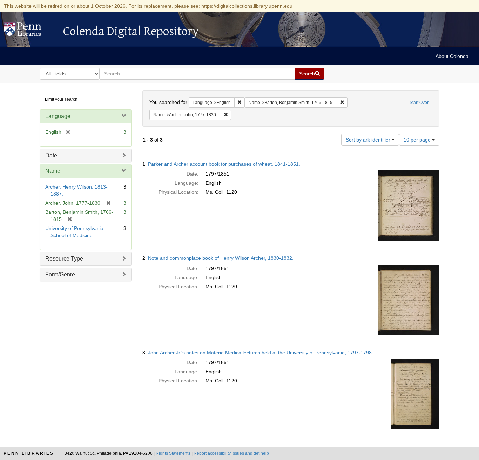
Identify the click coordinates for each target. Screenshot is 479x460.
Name (52, 171)
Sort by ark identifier (369, 140)
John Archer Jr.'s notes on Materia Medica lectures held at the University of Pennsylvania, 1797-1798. (260, 352)
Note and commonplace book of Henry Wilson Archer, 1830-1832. (221, 258)
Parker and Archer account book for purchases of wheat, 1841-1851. (224, 164)
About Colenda (452, 56)
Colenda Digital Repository (30, 31)
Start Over (419, 102)
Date (51, 155)
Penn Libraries (29, 453)
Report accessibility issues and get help (231, 453)
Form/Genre (60, 274)
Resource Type (64, 259)
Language (57, 116)
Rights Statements (173, 453)
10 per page (418, 140)
